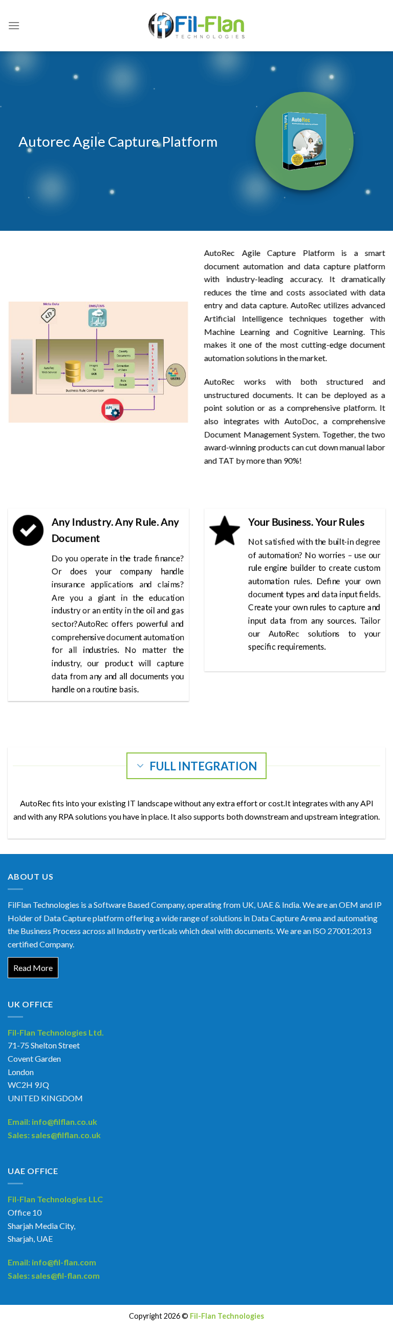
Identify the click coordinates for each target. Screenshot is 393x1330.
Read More (33, 967)
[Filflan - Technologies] (196, 25)
